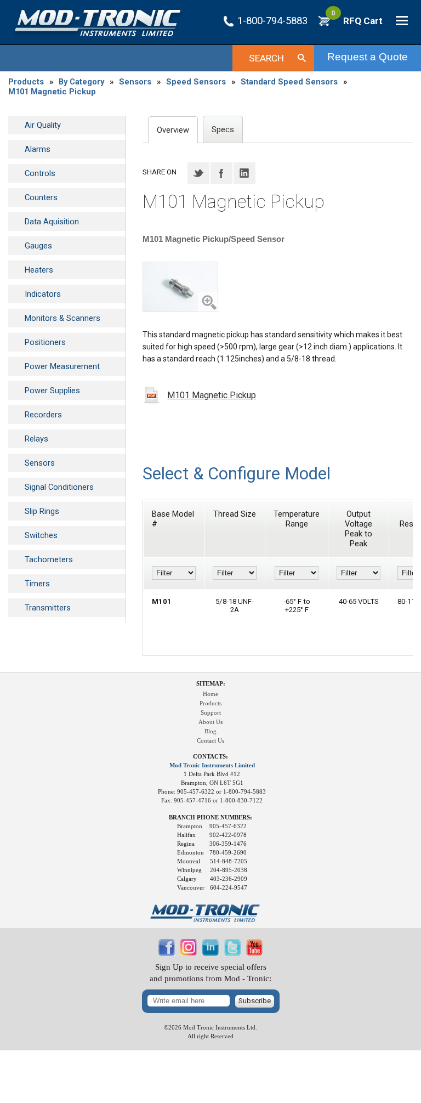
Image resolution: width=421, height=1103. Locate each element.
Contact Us (210, 741)
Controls (40, 173)
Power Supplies (52, 390)
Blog (210, 731)
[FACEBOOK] (166, 953)
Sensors (135, 82)
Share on (160, 172)
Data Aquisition (52, 222)
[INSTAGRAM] (188, 953)
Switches (41, 535)
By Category (81, 82)
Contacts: (210, 757)
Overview (173, 130)
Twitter (198, 173)
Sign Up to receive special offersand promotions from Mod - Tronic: (210, 973)
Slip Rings (42, 511)
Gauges (38, 246)
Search (266, 58)
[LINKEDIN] (210, 953)
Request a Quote (367, 57)
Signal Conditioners (59, 487)
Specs (223, 129)
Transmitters (48, 608)
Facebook (221, 173)
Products (26, 82)
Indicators (43, 294)
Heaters (39, 270)
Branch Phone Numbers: (210, 817)
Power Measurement (62, 366)
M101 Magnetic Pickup (52, 92)
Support (211, 713)
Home (210, 694)
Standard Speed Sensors (289, 82)
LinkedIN (244, 173)
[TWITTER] (232, 953)
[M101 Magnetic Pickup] (180, 287)
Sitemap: (210, 684)
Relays (36, 439)
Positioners (45, 342)
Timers (37, 584)
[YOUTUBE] (254, 953)
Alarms (37, 149)
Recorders (43, 415)
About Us (210, 722)
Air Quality (43, 125)
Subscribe (254, 1001)
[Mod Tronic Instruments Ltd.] (97, 23)
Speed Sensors (196, 82)
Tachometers (49, 559)
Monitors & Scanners (62, 318)
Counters (41, 197)
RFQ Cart (357, 20)
